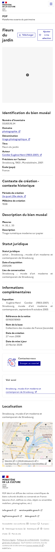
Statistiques (31, 529)
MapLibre (8, 461)
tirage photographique (14, 139)
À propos (45, 524)
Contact (33, 524)
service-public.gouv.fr (29, 510)
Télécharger (28, 34)
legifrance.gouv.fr (10, 516)
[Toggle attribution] (49, 461)
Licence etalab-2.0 (33, 545)
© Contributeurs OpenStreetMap (31, 463)
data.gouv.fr (31, 516)
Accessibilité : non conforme (13, 524)
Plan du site (16, 534)
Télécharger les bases (14, 529)
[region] (27, 444)
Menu (51, 4)
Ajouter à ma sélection (46, 35)
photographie (9, 131)
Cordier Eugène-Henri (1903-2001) (20, 154)
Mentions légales (9, 540)
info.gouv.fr (8, 510)
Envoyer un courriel (29, 363)
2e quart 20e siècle (12, 196)
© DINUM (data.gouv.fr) (25, 461)
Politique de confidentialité (28, 540)
